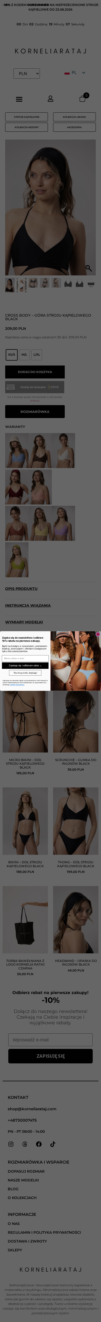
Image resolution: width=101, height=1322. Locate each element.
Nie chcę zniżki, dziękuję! (25, 673)
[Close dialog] (98, 634)
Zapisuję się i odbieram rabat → (25, 665)
